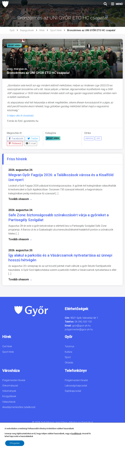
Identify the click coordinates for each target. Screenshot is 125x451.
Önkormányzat (10, 385)
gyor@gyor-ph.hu (81, 325)
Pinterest (16, 143)
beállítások (76, 433)
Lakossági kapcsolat (76, 385)
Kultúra (68, 351)
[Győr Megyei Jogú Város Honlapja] (5, 4)
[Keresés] (105, 4)
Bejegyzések (27, 30)
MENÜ (119, 4)
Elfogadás (15, 443)
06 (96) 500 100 (83, 321)
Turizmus (69, 346)
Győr (12, 30)
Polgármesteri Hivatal (13, 380)
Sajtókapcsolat (73, 390)
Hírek (42, 30)
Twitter (34, 138)
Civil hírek (7, 346)
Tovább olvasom (20, 199)
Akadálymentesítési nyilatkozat (18, 407)
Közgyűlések (9, 396)
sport (98, 138)
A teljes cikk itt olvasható (20, 115)
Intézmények (9, 390)
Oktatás (69, 362)
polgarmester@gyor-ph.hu (79, 329)
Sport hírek (56, 30)
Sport (68, 357)
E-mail (32, 143)
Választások (9, 401)
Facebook (17, 138)
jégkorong (89, 138)
